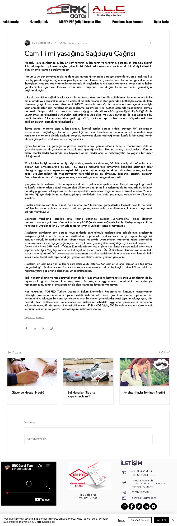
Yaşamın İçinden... (34, 317)
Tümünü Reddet (140, 520)
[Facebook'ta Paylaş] (26, 328)
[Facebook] (131, 506)
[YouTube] (153, 506)
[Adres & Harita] (124, 482)
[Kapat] (173, 520)
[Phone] (124, 472)
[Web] (124, 492)
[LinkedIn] (146, 506)
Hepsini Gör (164, 351)
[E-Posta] (124, 498)
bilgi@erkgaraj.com (144, 498)
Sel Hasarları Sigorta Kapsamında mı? (81, 394)
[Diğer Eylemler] (150, 43)
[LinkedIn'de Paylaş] (43, 328)
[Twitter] (139, 506)
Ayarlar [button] (121, 520)
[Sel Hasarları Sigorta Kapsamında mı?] (88, 372)
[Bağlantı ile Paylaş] (51, 328)
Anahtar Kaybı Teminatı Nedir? (144, 392)
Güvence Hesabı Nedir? (28, 392)
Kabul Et (161, 520)
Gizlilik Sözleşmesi (45, 521)
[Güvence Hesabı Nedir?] (32, 372)
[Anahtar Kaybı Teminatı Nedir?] (144, 372)
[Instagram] (124, 506)
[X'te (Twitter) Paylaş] (34, 328)
